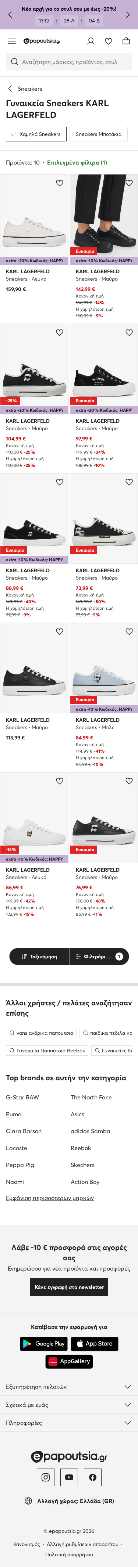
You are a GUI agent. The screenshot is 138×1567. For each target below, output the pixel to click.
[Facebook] (93, 1477)
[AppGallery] (69, 1361)
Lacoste (16, 1148)
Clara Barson (24, 1131)
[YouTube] (69, 1477)
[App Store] (94, 1344)
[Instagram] (45, 1477)
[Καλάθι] (126, 41)
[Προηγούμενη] (10, 15)
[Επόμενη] (128, 15)
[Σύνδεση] (91, 41)
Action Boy (85, 1181)
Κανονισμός (26, 1544)
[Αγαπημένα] (108, 41)
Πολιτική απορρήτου (69, 1554)
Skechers (83, 1164)
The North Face (91, 1097)
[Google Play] (44, 1344)
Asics (77, 1114)
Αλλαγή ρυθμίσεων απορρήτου (82, 1544)
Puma (14, 1114)
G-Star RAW (22, 1097)
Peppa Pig (20, 1164)
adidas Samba (90, 1131)
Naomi (15, 1181)
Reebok (81, 1148)
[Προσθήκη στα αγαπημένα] (59, 183)
